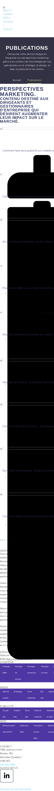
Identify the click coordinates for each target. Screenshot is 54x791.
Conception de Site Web (38, 732)
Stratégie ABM (6, 669)
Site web (42, 695)
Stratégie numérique (31, 669)
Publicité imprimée (38, 713)
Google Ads (6, 713)
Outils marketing (31, 695)
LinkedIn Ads (17, 713)
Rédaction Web (24, 729)
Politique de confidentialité (15, 789)
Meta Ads (27, 713)
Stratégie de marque (18, 672)
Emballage (18, 692)
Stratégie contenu (44, 669)
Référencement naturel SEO (9, 729)
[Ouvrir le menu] (48, 18)
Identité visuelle (6, 695)
